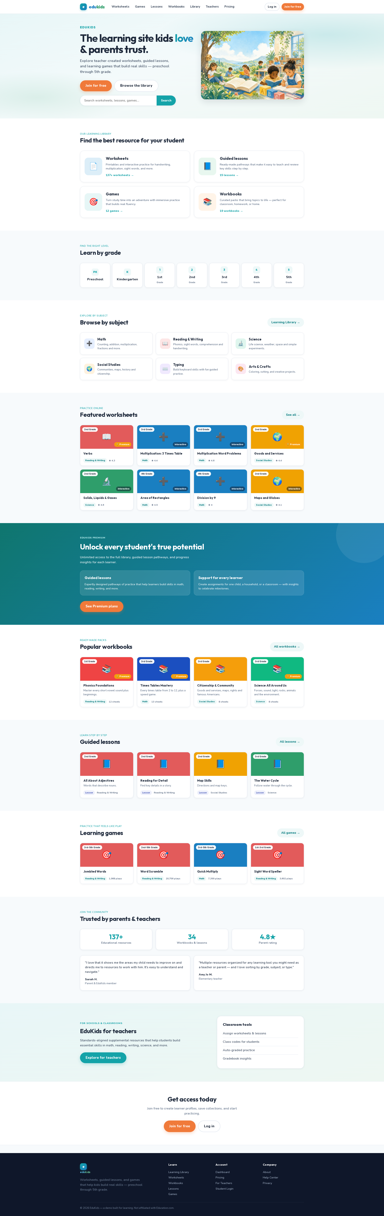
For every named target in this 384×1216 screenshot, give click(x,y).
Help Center (270, 1177)
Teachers (212, 7)
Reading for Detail (154, 780)
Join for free (292, 7)
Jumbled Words (94, 871)
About (267, 1172)
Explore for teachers (103, 1057)
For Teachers (224, 1183)
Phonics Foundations (98, 685)
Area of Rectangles (154, 498)
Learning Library (178, 1172)
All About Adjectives (98, 780)
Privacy (267, 1183)
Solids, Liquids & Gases (100, 498)
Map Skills (204, 780)
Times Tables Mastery (156, 685)
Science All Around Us (270, 685)
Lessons (157, 7)
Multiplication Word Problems (219, 453)
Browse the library (136, 85)
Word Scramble (151, 871)
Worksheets (120, 7)
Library (195, 7)
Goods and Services (269, 453)
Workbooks (176, 7)
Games (140, 7)
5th (289, 276)
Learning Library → (285, 322)
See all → (293, 415)
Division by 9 (206, 498)
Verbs (87, 453)
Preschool (95, 276)
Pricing (229, 7)
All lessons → (290, 742)
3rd (224, 276)
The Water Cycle (266, 780)
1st (160, 276)
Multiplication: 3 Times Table (161, 453)
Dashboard (223, 1172)
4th (256, 276)
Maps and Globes (267, 498)
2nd (192, 276)
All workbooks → (287, 647)
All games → (290, 833)
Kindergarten (127, 276)
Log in (272, 7)
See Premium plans (102, 606)
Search (166, 100)
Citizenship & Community (215, 685)
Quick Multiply (207, 871)
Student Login (224, 1189)
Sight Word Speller (268, 871)
